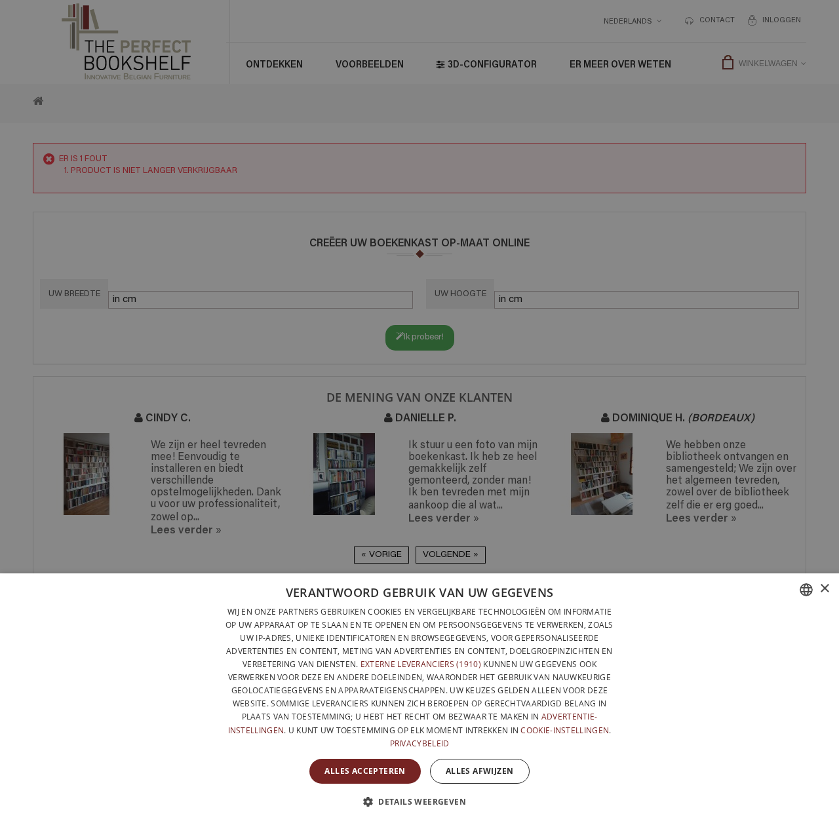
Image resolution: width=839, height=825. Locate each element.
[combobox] (806, 589)
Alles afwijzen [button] (480, 771)
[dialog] (419, 699)
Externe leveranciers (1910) (421, 664)
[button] (419, 801)
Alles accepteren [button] (364, 771)
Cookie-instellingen (564, 730)
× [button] (824, 589)
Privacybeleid (420, 743)
